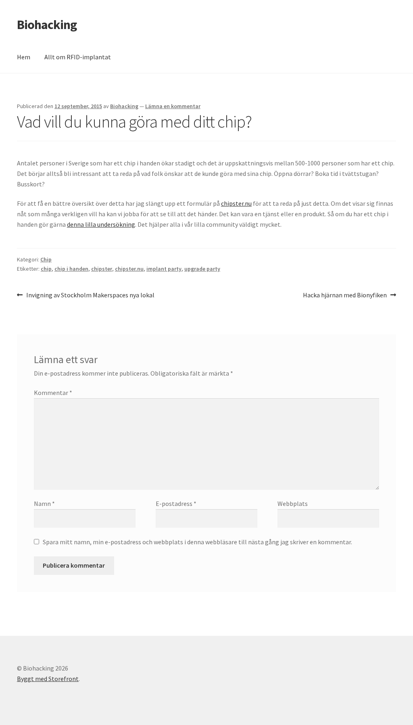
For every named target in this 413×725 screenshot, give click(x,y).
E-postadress (176, 503)
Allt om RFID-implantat (77, 57)
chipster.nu (236, 203)
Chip (46, 259)
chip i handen (71, 268)
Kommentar (53, 393)
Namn (44, 503)
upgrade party (202, 268)
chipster (101, 268)
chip (46, 268)
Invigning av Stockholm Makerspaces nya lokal (90, 295)
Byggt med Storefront (48, 679)
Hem (23, 57)
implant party (163, 268)
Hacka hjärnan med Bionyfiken (345, 295)
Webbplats (292, 503)
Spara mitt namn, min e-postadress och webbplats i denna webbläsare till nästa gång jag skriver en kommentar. (197, 542)
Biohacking (47, 25)
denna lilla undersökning (101, 224)
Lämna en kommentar (172, 106)
